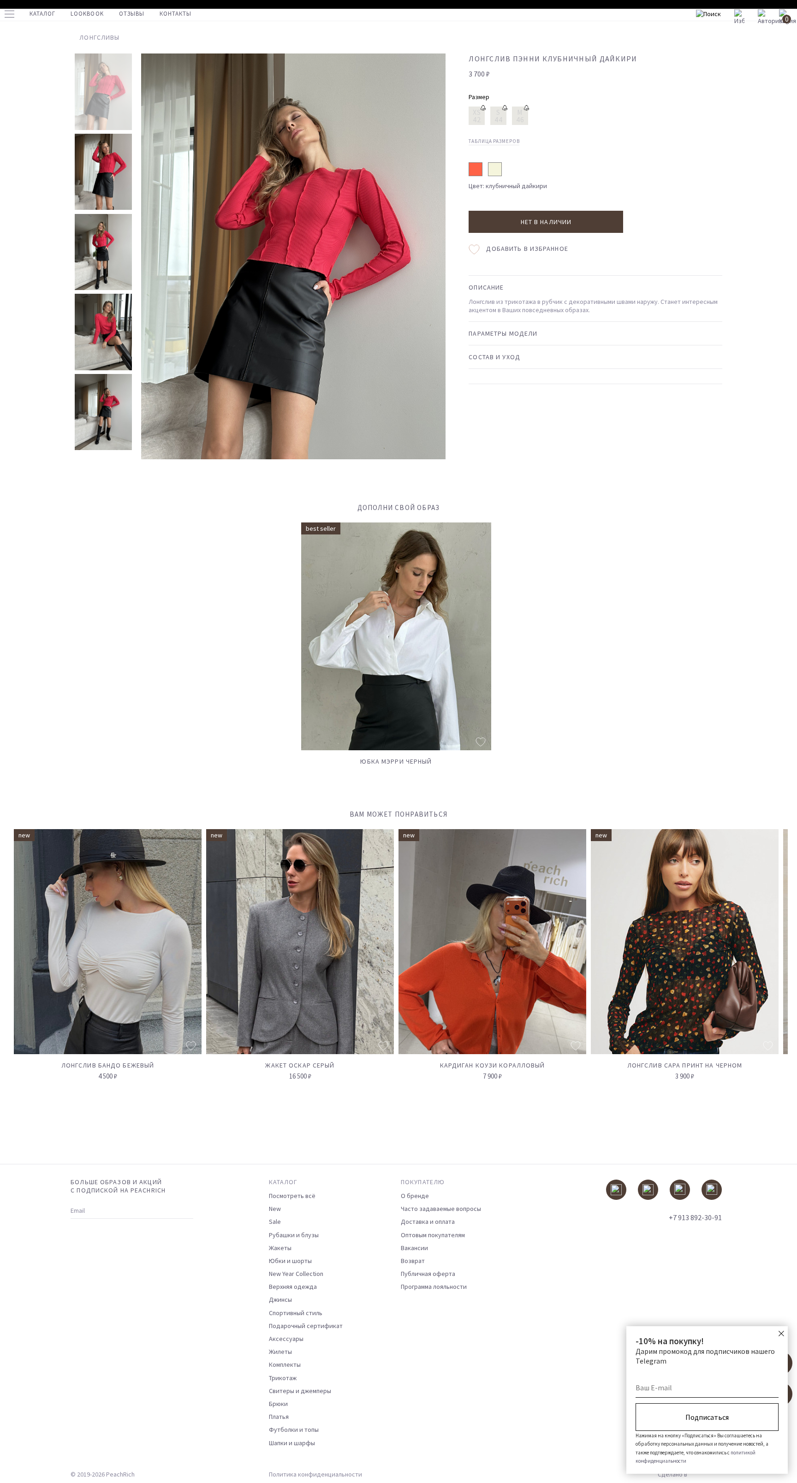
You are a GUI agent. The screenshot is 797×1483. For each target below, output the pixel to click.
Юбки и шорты (290, 1261)
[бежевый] (495, 169)
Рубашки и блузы (294, 1235)
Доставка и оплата (428, 1221)
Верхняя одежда (293, 1286)
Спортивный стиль (295, 1313)
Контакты (175, 14)
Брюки (278, 1404)
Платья (279, 1416)
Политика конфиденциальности (315, 1474)
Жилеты (280, 1351)
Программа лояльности (434, 1286)
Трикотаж (283, 1378)
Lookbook (87, 14)
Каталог (42, 14)
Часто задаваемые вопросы (441, 1208)
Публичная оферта (428, 1273)
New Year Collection (296, 1273)
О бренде (415, 1196)
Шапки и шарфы (292, 1443)
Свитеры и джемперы (300, 1391)
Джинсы (280, 1299)
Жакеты (280, 1248)
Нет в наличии (546, 222)
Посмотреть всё (292, 1196)
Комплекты (285, 1364)
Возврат (413, 1261)
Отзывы (131, 14)
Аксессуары (286, 1339)
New (275, 1208)
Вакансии (414, 1248)
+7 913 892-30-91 (695, 1217)
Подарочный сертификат (306, 1326)
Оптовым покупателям (433, 1235)
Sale (275, 1221)
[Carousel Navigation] (763, 819)
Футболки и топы (294, 1429)
